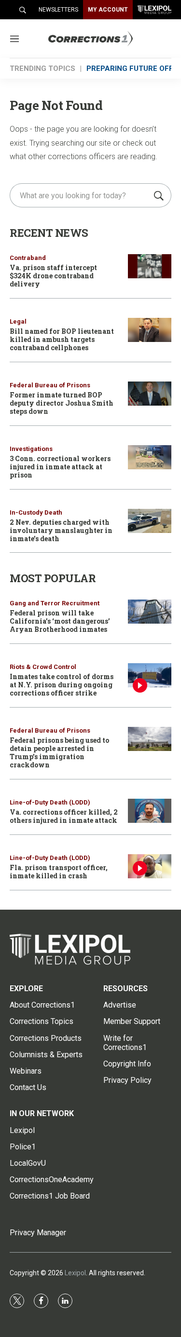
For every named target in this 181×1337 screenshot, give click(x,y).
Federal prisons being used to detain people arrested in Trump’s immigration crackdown (59, 752)
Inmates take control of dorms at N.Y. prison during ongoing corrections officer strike (61, 684)
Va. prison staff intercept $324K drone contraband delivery (53, 275)
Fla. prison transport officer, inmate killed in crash (59, 871)
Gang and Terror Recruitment (54, 603)
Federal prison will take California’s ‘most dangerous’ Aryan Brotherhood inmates (60, 621)
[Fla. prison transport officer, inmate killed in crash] (149, 866)
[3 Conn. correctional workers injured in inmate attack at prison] (149, 457)
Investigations (31, 448)
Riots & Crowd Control (43, 666)
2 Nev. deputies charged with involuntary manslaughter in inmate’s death (61, 530)
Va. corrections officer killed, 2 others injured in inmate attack (64, 816)
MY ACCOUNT (108, 9)
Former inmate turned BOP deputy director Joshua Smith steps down (61, 403)
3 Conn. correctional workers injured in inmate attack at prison (60, 466)
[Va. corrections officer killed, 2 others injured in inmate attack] (149, 811)
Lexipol (75, 1273)
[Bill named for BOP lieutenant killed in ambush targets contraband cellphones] (149, 330)
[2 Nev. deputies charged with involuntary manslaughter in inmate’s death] (149, 521)
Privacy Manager (38, 1232)
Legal (18, 321)
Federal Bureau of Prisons (50, 385)
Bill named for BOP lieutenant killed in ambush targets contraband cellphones (62, 339)
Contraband (28, 257)
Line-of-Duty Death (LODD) (50, 802)
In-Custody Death (36, 512)
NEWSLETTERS (58, 9)
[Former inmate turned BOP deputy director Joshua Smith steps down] (149, 394)
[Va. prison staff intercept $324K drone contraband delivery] (149, 266)
